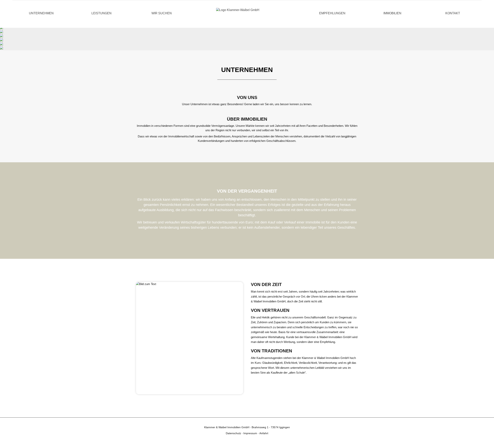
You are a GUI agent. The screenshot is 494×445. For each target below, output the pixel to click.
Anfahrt (263, 433)
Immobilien (392, 13)
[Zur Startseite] (247, 14)
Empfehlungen (332, 13)
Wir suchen (161, 13)
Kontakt (452, 13)
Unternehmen (41, 13)
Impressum (250, 433)
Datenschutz (234, 433)
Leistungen (101, 13)
